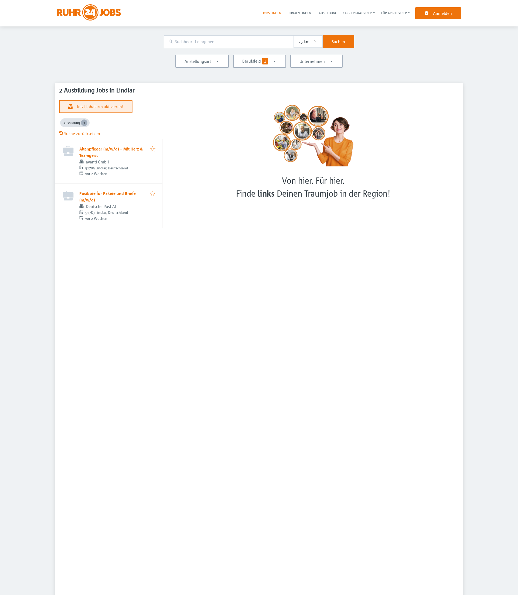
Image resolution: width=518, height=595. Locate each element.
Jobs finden (272, 13)
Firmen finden (300, 13)
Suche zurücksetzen (82, 133)
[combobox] (229, 41)
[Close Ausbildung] (84, 122)
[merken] (152, 149)
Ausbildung (328, 13)
